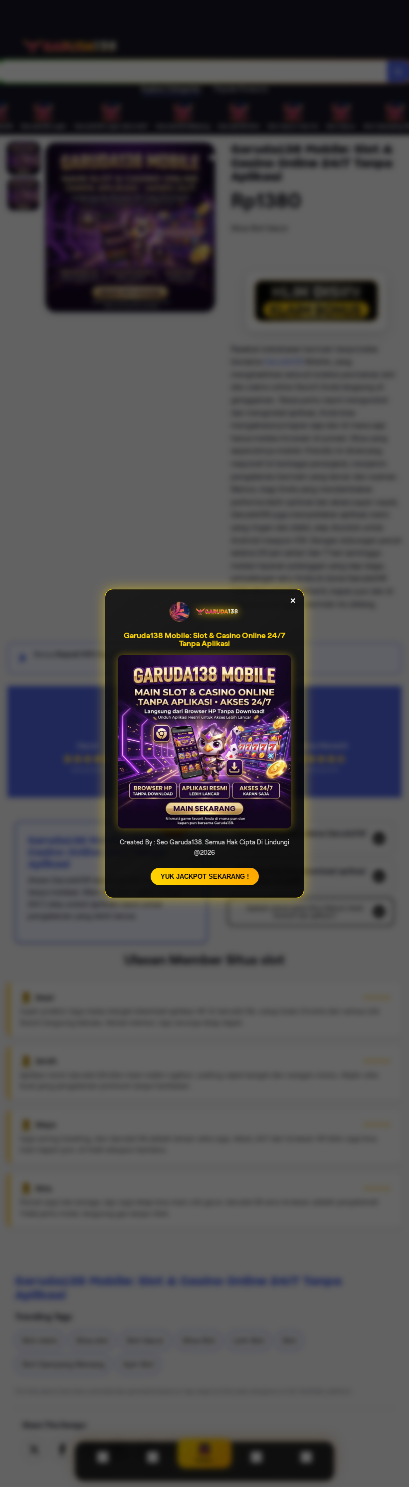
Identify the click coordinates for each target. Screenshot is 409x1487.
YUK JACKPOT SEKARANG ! (205, 876)
